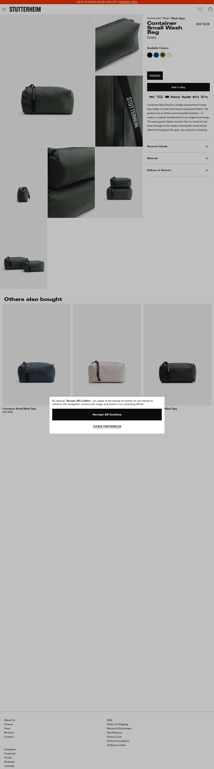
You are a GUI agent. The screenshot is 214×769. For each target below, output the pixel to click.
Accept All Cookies (107, 415)
